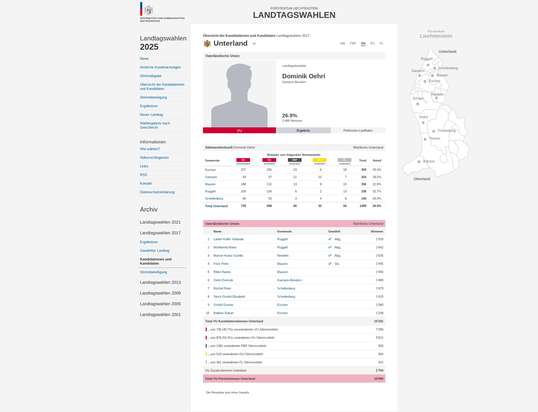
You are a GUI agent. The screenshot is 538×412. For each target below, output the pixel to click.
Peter (221, 263)
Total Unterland (216, 206)
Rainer (222, 272)
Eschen (210, 170)
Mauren (210, 184)
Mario (225, 247)
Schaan (418, 98)
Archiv (149, 209)
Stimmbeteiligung (153, 97)
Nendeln (283, 255)
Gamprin (211, 177)
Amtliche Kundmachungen (160, 67)
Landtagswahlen (163, 43)
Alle (342, 43)
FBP (353, 43)
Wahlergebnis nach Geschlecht (155, 125)
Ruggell (210, 191)
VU (363, 43)
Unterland (447, 51)
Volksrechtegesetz (154, 158)
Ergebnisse (149, 106)
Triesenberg (447, 130)
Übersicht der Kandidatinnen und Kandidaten (162, 87)
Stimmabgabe (150, 76)
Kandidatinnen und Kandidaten (155, 261)
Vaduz (423, 117)
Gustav (223, 305)
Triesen (434, 138)
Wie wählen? (150, 149)
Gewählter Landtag (154, 251)
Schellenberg (214, 198)
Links (144, 166)
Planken (437, 94)
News (144, 59)
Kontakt (146, 183)
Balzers (429, 161)
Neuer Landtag (151, 115)
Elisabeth (229, 296)
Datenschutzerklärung (157, 192)
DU (372, 43)
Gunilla (228, 255)
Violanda (229, 239)
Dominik (223, 280)
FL (381, 43)
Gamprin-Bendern (289, 280)
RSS (143, 175)
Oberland (422, 179)
